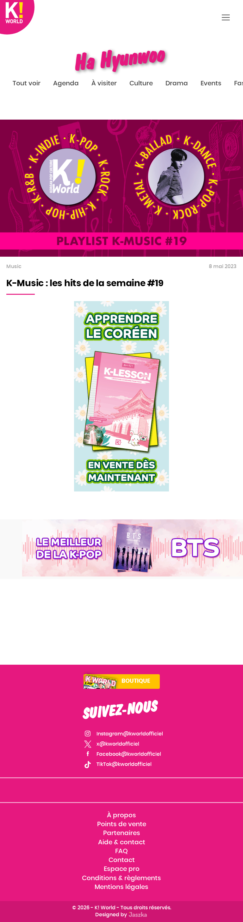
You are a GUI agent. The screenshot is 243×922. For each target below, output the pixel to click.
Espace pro (122, 869)
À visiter (104, 83)
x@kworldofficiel (118, 744)
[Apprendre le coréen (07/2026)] (121, 396)
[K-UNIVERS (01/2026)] (132, 547)
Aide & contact (121, 842)
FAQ (121, 851)
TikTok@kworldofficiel (124, 764)
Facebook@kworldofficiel (129, 754)
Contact (122, 860)
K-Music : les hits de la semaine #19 (84, 283)
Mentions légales (121, 887)
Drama (176, 83)
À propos (121, 815)
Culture (141, 83)
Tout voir (26, 83)
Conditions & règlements (121, 878)
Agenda (66, 83)
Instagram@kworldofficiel (130, 733)
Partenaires (121, 833)
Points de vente (121, 824)
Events (211, 83)
